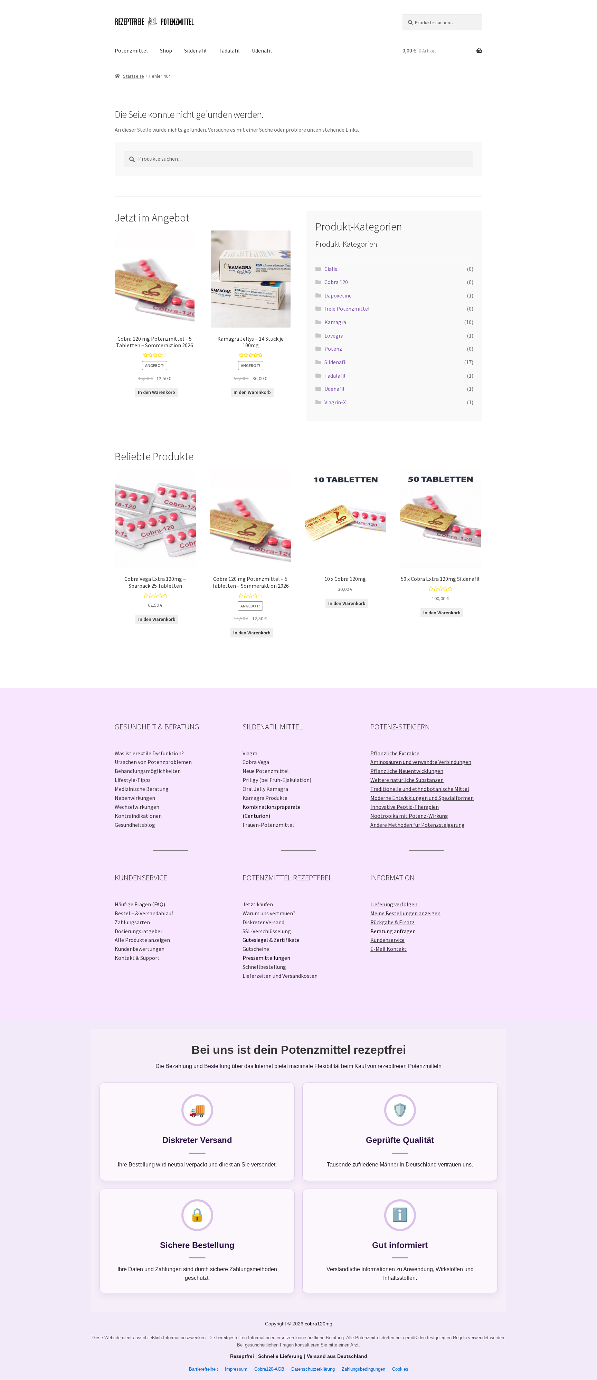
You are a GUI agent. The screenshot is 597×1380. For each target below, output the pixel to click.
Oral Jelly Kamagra (265, 788)
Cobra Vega (256, 761)
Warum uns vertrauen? (269, 913)
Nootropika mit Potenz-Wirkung (409, 815)
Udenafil (262, 50)
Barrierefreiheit (203, 1369)
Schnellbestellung (264, 966)
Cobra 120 (336, 281)
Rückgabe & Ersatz (392, 922)
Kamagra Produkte (265, 797)
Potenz (333, 348)
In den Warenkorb (156, 392)
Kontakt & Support (137, 957)
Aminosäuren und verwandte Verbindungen (420, 761)
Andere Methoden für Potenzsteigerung (417, 824)
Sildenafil (195, 50)
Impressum (236, 1369)
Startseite (133, 76)
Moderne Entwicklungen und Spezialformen (422, 797)
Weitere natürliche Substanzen (407, 779)
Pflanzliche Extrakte (394, 753)
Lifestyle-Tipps (133, 779)
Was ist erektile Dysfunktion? (149, 753)
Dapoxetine (338, 295)
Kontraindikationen (138, 815)
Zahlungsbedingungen (363, 1369)
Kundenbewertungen (139, 948)
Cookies (400, 1369)
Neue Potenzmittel (266, 770)
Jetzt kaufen (258, 904)
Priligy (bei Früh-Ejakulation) (277, 779)
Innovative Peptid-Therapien (404, 806)
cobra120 (315, 1323)
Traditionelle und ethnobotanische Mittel (419, 788)
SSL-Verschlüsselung (267, 931)
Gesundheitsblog (135, 824)
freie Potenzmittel (347, 308)
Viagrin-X (335, 402)
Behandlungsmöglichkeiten (148, 770)
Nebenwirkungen (135, 797)
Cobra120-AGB (269, 1369)
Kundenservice (387, 939)
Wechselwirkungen (137, 806)
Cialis (330, 268)
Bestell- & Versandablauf (144, 913)
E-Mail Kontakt (388, 948)
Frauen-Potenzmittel (268, 824)
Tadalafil (229, 50)
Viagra (250, 753)
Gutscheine (256, 948)
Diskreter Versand (263, 922)
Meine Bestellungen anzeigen (405, 913)
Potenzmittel (131, 50)
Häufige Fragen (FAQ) (140, 904)
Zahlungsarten (132, 922)
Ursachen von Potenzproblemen (153, 761)
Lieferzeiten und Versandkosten (280, 975)
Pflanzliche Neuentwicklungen (406, 770)
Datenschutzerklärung (313, 1369)
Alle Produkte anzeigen (142, 939)
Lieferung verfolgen (393, 904)
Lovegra (333, 335)
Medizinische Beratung (142, 788)
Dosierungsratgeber (138, 931)
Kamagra (335, 322)
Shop (166, 50)
